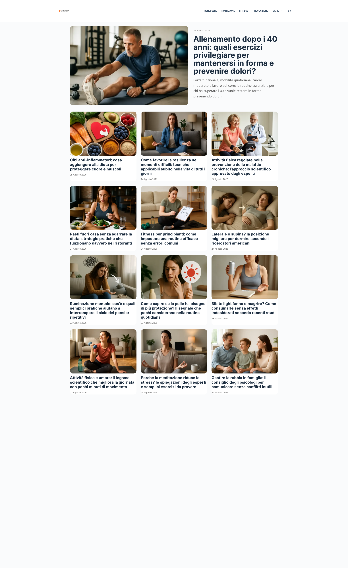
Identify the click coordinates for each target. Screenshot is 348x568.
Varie (276, 10)
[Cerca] (289, 11)
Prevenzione (260, 10)
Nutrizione (228, 10)
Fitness (243, 10)
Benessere (210, 10)
